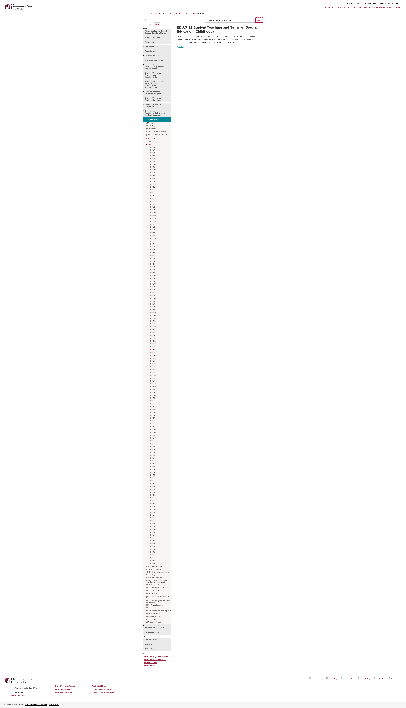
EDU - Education (183, 14)
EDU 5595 (153, 466)
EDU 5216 (153, 227)
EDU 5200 (153, 204)
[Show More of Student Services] (143, 55)
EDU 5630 (153, 501)
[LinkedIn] (364, 678)
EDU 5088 (153, 178)
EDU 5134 (153, 198)
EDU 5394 (153, 307)
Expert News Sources (63, 689)
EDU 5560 (153, 418)
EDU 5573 (153, 444)
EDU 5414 (153, 338)
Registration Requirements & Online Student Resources (155, 113)
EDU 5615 (153, 495)
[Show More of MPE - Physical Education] (145, 605)
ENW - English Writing (153, 569)
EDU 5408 (153, 327)
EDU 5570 (153, 435)
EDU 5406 (153, 321)
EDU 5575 (153, 449)
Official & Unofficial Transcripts (153, 106)
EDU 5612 (153, 486)
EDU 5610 (153, 481)
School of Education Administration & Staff (154, 627)
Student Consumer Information (103, 693)
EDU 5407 (153, 324)
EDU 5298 (153, 244)
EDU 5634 (153, 512)
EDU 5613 (153, 489)
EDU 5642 (153, 529)
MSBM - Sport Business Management (158, 611)
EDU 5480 (153, 375)
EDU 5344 (153, 267)
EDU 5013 (153, 153)
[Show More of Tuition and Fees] (143, 46)
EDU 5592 (153, 458)
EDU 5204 (153, 213)
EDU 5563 (153, 421)
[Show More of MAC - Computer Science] (145, 585)
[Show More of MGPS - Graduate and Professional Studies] (145, 596)
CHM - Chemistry (152, 129)
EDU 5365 (153, 272)
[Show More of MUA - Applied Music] (145, 614)
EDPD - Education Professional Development (156, 135)
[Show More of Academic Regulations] (143, 59)
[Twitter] (380, 678)
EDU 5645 (153, 538)
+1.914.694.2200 (17, 693)
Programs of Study (152, 38)
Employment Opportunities (101, 689)
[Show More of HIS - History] (145, 575)
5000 (193, 14)
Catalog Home (151, 640)
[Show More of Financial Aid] (143, 50)
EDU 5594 (153, 464)
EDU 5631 (153, 503)
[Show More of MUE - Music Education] (145, 616)
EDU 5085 (153, 175)
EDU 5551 (153, 404)
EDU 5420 (153, 341)
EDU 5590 (153, 452)
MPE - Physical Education (154, 605)
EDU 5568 (153, 429)
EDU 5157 (153, 201)
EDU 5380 (153, 292)
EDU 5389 (153, 298)
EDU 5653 (153, 560)
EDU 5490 (153, 378)
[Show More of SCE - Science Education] (145, 622)
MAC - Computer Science (154, 585)
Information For (353, 3)
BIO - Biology (150, 126)
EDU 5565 (153, 424)
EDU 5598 (153, 472)
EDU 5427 (153, 349)
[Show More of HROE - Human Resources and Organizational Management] (145, 581)
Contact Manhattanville (63, 693)
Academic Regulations (154, 60)
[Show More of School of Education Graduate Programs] (143, 97)
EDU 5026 (153, 161)
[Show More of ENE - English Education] (145, 566)
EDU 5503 (153, 384)
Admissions (149, 42)
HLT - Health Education (154, 578)
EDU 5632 (153, 506)
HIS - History (150, 575)
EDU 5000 (153, 147)
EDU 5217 (153, 230)
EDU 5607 (153, 478)
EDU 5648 (153, 546)
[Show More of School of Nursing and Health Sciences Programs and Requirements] (143, 81)
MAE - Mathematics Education (156, 588)
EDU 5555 (153, 409)
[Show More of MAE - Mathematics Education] (145, 588)
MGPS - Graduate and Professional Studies (157, 597)
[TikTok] (332, 678)
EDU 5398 (153, 310)
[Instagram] (316, 678)
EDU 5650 (153, 552)
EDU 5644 (153, 535)
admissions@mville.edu (19, 695)
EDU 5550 (153, 401)
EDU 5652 (153, 558)
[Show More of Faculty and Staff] (143, 631)
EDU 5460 (153, 369)
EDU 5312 (153, 252)
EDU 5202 (153, 210)
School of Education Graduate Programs (153, 99)
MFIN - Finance (151, 593)
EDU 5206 (153, 218)
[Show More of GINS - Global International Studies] (145, 572)
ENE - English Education (154, 566)
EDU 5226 (153, 233)
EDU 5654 (153, 563)
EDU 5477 (153, 372)
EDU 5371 (153, 278)
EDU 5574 (153, 446)
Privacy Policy (54, 704)
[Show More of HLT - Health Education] (145, 578)
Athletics (395, 3)
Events (375, 3)
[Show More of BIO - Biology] (145, 126)
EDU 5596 (153, 469)
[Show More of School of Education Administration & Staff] (143, 625)
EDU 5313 (153, 255)
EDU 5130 (153, 195)
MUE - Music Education (154, 616)
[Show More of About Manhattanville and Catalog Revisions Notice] (143, 30)
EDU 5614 (153, 492)
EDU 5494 (153, 381)
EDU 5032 (153, 164)
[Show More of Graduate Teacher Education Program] (143, 91)
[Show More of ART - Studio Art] (145, 123)
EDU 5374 (153, 281)
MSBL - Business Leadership (155, 608)
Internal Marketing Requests (65, 686)
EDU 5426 (153, 347)
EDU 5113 (153, 193)
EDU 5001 (153, 150)
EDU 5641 (153, 526)
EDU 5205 (153, 215)
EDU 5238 (153, 235)
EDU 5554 (153, 406)
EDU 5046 (153, 167)
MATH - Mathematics (153, 590)
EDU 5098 (153, 181)
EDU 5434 (153, 364)
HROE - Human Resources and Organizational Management (156, 581)
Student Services (152, 56)
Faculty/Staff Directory (100, 686)
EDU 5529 (153, 392)
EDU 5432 (153, 361)
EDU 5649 (153, 549)
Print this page (259, 17)
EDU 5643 (153, 532)
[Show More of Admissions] (143, 41)
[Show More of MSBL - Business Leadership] (145, 608)
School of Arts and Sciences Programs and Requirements (154, 67)
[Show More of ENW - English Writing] (145, 569)
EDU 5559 (153, 415)
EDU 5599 (153, 475)
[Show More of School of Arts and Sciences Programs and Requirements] (143, 64)
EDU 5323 (153, 261)
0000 (149, 141)
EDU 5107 (153, 184)
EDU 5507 (153, 387)
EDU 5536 (153, 395)
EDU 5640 (153, 523)
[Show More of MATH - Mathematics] (145, 591)
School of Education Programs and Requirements (153, 75)
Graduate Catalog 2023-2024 (152, 14)
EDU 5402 (153, 312)
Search (157, 24)
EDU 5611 (153, 483)
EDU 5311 (153, 250)
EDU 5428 (153, 352)
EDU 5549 (153, 398)
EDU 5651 (153, 555)
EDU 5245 (153, 238)
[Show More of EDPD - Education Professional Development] (145, 134)
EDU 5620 (153, 498)
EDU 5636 (153, 518)
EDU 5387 (153, 295)
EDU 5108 (153, 187)
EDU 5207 (153, 221)
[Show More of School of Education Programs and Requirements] (143, 72)
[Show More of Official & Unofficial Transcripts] (143, 104)
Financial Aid (150, 51)
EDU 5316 (153, 258)
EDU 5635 (153, 515)
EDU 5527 (153, 389)
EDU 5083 (153, 173)
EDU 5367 (153, 275)
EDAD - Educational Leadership (156, 131)
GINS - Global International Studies (157, 572)
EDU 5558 (153, 412)
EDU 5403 (153, 315)
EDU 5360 (153, 270)
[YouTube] (395, 678)
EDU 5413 (153, 335)
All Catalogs (150, 649)
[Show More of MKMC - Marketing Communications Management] (145, 601)
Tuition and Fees (151, 47)
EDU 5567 (153, 426)
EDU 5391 (153, 301)
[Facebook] (348, 678)
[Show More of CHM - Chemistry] (145, 129)
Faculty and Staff (152, 632)
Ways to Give (385, 3)
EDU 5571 (153, 438)
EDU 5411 (153, 329)
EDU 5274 (153, 241)
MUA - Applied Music (153, 613)
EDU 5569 (153, 432)
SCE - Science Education (154, 622)
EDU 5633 (153, 509)
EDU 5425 (153, 344)
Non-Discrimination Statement (36, 704)
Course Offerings (170, 14)
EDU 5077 (153, 170)
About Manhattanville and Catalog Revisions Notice (156, 32)
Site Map (148, 644)
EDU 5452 (153, 367)
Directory (367, 3)
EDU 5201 (153, 207)
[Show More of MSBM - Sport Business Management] (145, 611)
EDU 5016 (153, 156)
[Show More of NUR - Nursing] (145, 619)
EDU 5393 (153, 304)
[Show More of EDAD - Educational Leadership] (145, 132)
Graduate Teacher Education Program (153, 93)
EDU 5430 (153, 355)
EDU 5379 (153, 290)
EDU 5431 (153, 358)
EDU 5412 (153, 332)
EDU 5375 (153, 284)
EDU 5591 (153, 455)
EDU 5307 (153, 247)
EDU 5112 (153, 190)
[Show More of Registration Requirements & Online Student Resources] (143, 110)
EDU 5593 (153, 461)
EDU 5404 (153, 318)
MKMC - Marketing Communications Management (158, 601)
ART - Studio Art (151, 123)
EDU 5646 (153, 541)
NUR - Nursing (151, 619)
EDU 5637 (153, 521)
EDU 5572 (153, 441)
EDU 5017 (153, 158)
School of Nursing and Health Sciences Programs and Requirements (154, 84)
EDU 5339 (153, 264)
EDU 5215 (153, 224)
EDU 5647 (153, 543)
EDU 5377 (153, 287)
